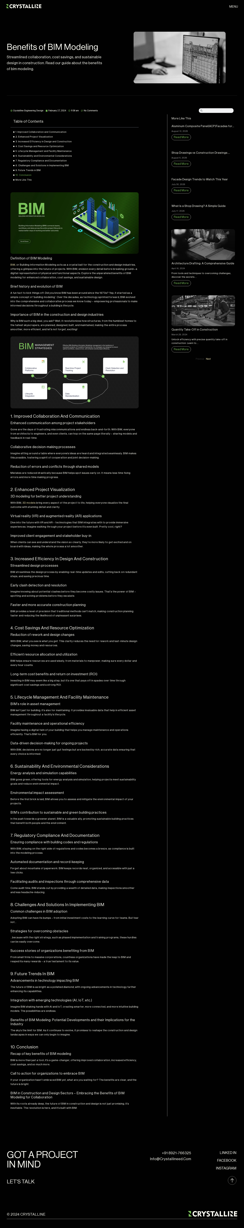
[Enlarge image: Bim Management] (135, 340)
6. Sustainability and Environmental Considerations (44, 156)
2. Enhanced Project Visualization (34, 137)
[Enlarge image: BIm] (135, 196)
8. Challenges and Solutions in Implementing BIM (42, 165)
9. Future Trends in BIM (28, 170)
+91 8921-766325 (176, 1153)
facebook (226, 1160)
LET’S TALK (21, 1181)
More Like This (24, 180)
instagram (226, 1168)
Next (208, 359)
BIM (12, 265)
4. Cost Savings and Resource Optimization (40, 146)
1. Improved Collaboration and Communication (41, 132)
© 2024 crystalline (26, 1214)
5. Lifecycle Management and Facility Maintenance (44, 151)
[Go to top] (232, 1180)
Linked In (228, 1153)
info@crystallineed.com (170, 1159)
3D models (29, 503)
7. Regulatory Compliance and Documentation (41, 161)
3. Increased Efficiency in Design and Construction (44, 141)
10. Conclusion (23, 175)
